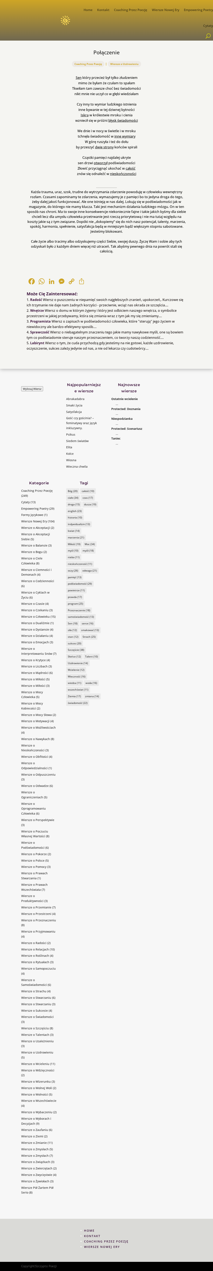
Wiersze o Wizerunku (36, 1081)
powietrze (76, 590)
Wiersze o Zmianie (34, 1143)
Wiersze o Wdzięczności (37, 1070)
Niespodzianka (122, 419)
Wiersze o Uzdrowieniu (124, 64)
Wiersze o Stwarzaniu (36, 998)
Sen (79, 77)
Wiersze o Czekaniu (34, 610)
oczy (73, 570)
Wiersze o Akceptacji (35, 528)
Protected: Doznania (125, 409)
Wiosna (71, 460)
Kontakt (103, 10)
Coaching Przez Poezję (130, 10)
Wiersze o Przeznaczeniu (38, 920)
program (75, 603)
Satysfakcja (74, 412)
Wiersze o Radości (33, 943)
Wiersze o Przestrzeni (36, 914)
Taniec (115, 438)
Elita (69, 447)
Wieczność (76, 676)
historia (75, 517)
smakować (90, 630)
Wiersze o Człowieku (35, 617)
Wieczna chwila (77, 466)
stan (73, 637)
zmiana (92, 696)
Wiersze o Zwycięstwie (36, 1175)
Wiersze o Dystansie (35, 629)
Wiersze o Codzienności (37, 581)
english (75, 511)
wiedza (74, 683)
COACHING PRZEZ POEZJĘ (106, 1241)
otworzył (101, 163)
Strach (89, 637)
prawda (75, 597)
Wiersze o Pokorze (34, 854)
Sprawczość (39, 332)
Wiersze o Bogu (32, 552)
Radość (36, 299)
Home (88, 10)
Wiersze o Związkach (35, 1162)
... (117, 404)
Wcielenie (76, 670)
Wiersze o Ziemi (32, 1136)
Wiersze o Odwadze (35, 786)
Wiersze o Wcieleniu (35, 1064)
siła (72, 630)
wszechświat (78, 689)
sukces (74, 643)
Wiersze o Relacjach (35, 949)
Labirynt (37, 343)
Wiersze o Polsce (33, 860)
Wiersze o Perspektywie (37, 820)
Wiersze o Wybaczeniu (36, 1112)
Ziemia (74, 696)
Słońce (74, 656)
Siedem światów (77, 441)
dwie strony (104, 147)
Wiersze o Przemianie (36, 907)
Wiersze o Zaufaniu (34, 1130)
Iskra (85, 115)
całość (130, 168)
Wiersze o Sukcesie (34, 1011)
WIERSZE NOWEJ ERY (102, 1247)
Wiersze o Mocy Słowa (36, 715)
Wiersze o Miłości (33, 679)
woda (91, 683)
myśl (73, 550)
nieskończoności (123, 173)
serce (87, 623)
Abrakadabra (75, 399)
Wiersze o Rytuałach (35, 962)
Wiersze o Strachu (33, 991)
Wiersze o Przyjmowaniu (38, 931)
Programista (40, 321)
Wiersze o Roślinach (35, 956)
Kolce (70, 454)
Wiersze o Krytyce (33, 660)
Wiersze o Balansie (34, 545)
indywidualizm (79, 524)
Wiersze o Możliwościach (38, 727)
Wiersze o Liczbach (34, 666)
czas (88, 497)
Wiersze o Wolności (34, 1094)
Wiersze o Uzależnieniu (37, 1041)
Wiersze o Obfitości (34, 757)
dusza (90, 504)
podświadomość (80, 583)
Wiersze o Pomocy (33, 867)
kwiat (74, 531)
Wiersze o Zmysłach (35, 1149)
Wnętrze (37, 310)
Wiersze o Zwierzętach (36, 1168)
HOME (89, 1230)
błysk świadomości (123, 120)
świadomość (78, 703)
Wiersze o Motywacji (35, 721)
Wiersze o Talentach (35, 1035)
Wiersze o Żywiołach (35, 1181)
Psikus (70, 434)
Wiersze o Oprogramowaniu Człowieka (33, 809)
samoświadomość (81, 617)
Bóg (73, 491)
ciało (73, 497)
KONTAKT (92, 1236)
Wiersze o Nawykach (35, 739)
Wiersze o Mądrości (34, 673)
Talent (91, 656)
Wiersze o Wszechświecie (38, 1101)
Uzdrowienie (78, 663)
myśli (88, 550)
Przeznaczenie (79, 610)
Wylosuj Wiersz (32, 389)
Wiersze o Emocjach (35, 642)
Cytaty (208, 26)
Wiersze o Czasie (33, 604)
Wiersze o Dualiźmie (35, 623)
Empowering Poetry (198, 10)
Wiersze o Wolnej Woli (36, 1088)
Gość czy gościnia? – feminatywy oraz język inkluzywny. (81, 423)
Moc (90, 544)
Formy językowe (32, 515)
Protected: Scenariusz (126, 429)
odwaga (89, 570)
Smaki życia (74, 405)
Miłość (74, 544)
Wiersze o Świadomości (37, 1017)
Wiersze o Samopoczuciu (38, 968)
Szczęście (76, 650)
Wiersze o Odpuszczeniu (38, 775)
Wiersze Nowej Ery (165, 10)
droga (74, 504)
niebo (74, 557)
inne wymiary (124, 136)
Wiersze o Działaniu (35, 636)
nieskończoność (80, 564)
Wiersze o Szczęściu (35, 1028)
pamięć (75, 577)
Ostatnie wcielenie (124, 399)
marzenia (76, 537)
